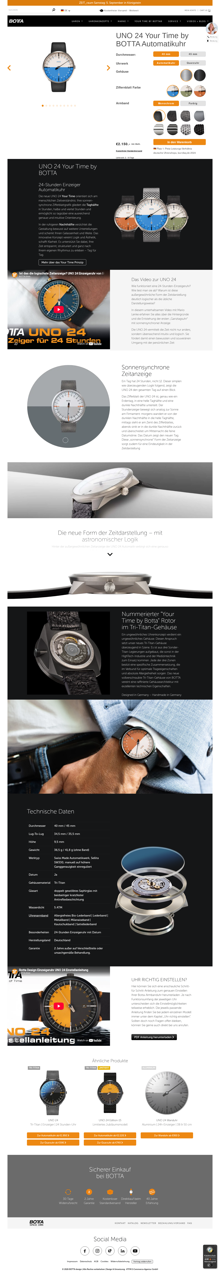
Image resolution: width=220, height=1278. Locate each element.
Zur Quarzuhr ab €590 (52, 1142)
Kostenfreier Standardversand (129, 151)
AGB (96, 1261)
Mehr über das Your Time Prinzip (62, 262)
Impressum (72, 1261)
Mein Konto (190, 10)
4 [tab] (53, 105)
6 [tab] (60, 105)
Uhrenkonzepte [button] (99, 21)
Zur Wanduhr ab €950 (166, 1135)
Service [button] (173, 21)
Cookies (104, 1261)
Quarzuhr (193, 63)
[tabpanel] (58, 67)
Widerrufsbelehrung (120, 1261)
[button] (65, 10)
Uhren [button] (76, 21)
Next (108, 68)
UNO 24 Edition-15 (110, 1120)
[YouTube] (135, 1250)
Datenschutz (86, 1261)
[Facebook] (84, 1250)
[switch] (210, 1265)
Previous (9, 68)
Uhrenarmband (38, 915)
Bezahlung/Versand (171, 1223)
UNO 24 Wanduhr (166, 1120)
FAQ (189, 1223)
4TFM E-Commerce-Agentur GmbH (142, 1269)
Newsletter (148, 1223)
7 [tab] (64, 105)
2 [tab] (46, 105)
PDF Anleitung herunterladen (153, 1037)
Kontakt (120, 1223)
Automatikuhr (166, 63)
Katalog (133, 1223)
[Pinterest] (110, 1250)
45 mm (193, 54)
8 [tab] (67, 105)
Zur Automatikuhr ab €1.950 (52, 1135)
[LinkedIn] (122, 1250)
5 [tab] (57, 105)
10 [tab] (74, 105)
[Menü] (215, 1246)
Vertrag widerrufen (142, 1261)
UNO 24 (53, 1120)
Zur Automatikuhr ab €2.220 (109, 1135)
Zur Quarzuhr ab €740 (109, 1142)
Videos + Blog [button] (197, 21)
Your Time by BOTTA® (148, 21)
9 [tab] (71, 105)
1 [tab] (42, 105)
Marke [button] (122, 21)
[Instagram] (97, 1250)
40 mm (166, 54)
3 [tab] (49, 105)
